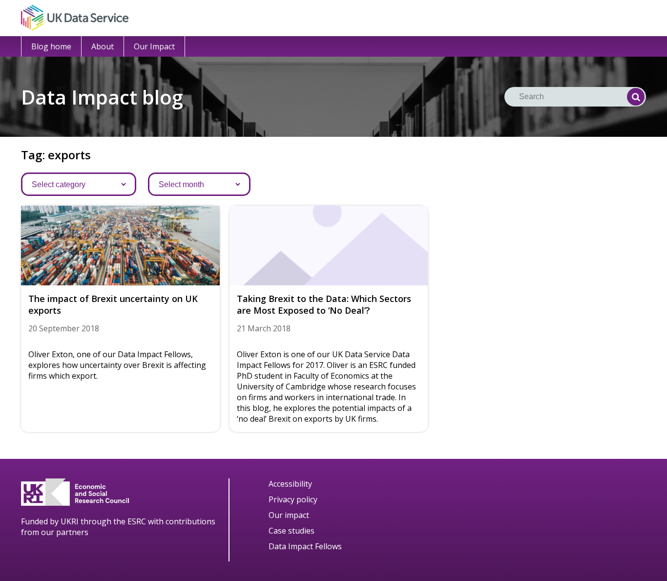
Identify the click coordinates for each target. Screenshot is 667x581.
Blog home (51, 46)
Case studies (291, 530)
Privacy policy (293, 499)
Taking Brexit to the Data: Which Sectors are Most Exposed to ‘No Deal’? (324, 304)
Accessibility (290, 483)
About (102, 46)
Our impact (289, 515)
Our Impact (154, 46)
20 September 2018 (63, 328)
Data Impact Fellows (305, 546)
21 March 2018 (264, 328)
